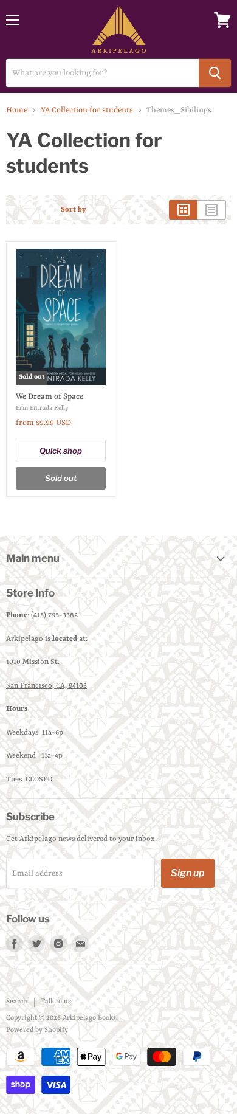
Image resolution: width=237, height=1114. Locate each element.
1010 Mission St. (33, 662)
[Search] (215, 73)
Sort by (73, 210)
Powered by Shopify (37, 1030)
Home (16, 110)
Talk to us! (57, 1002)
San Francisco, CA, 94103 (46, 686)
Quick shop (61, 450)
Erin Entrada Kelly (42, 408)
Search (16, 1002)
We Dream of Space (49, 396)
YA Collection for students (87, 110)
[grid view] (183, 210)
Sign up (188, 873)
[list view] (211, 210)
